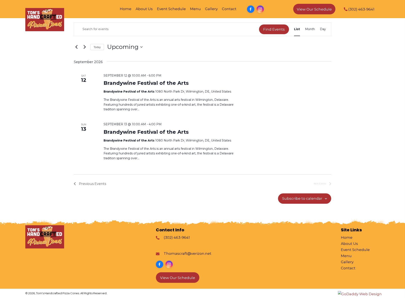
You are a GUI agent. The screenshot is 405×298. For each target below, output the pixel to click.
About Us (349, 243)
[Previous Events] (76, 47)
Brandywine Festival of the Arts (146, 83)
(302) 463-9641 (177, 237)
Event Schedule (355, 250)
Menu (346, 256)
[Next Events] (84, 47)
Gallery (347, 262)
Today (97, 47)
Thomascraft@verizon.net (187, 253)
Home (346, 237)
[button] (250, 9)
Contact (348, 268)
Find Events (274, 29)
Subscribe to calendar (302, 198)
